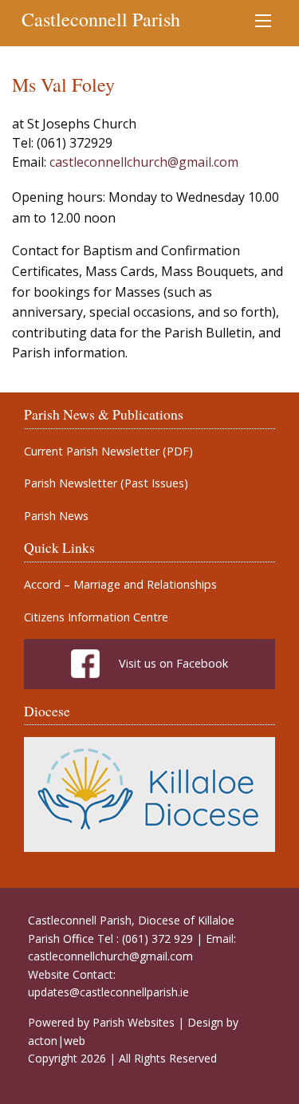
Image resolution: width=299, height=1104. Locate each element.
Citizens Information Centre (96, 617)
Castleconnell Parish (101, 19)
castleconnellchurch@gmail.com (143, 162)
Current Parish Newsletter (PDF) (108, 451)
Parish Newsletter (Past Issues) (106, 483)
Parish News (56, 516)
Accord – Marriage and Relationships (120, 584)
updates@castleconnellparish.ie (108, 992)
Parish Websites (133, 1022)
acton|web (56, 1040)
